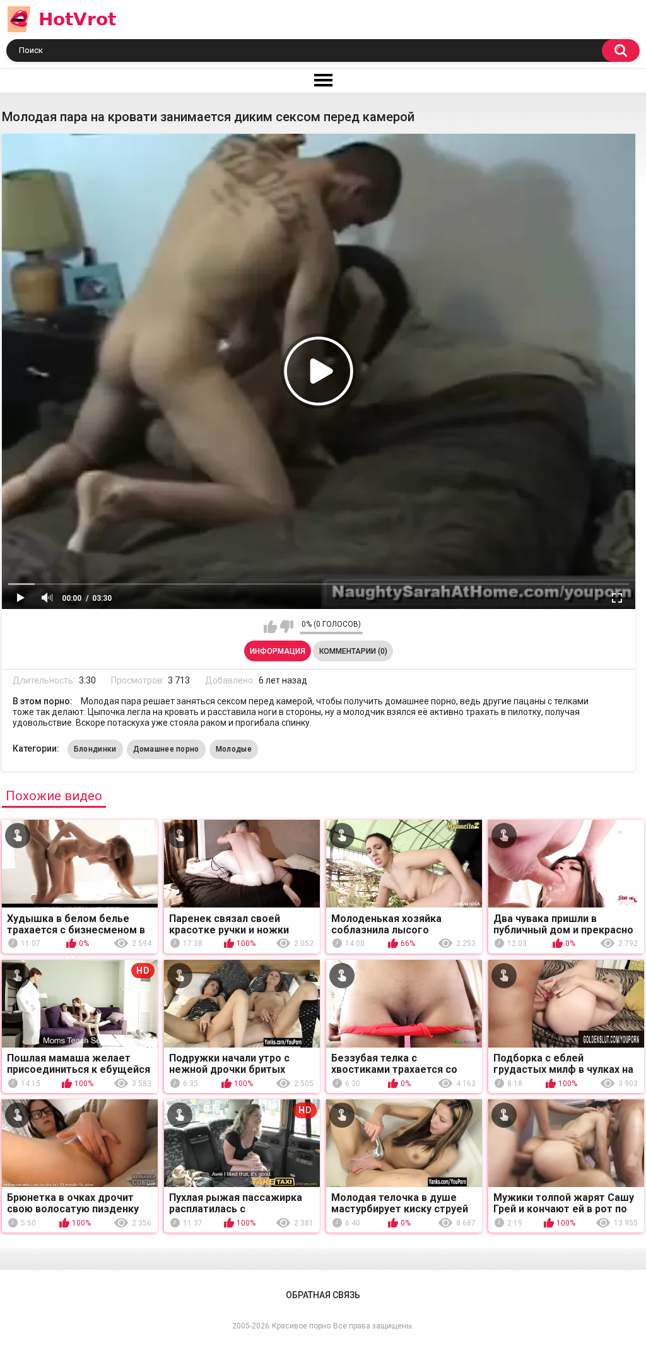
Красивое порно (301, 1325)
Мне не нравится (286, 626)
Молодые (234, 749)
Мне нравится (270, 626)
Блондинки (95, 749)
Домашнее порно (166, 749)
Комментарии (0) (353, 651)
